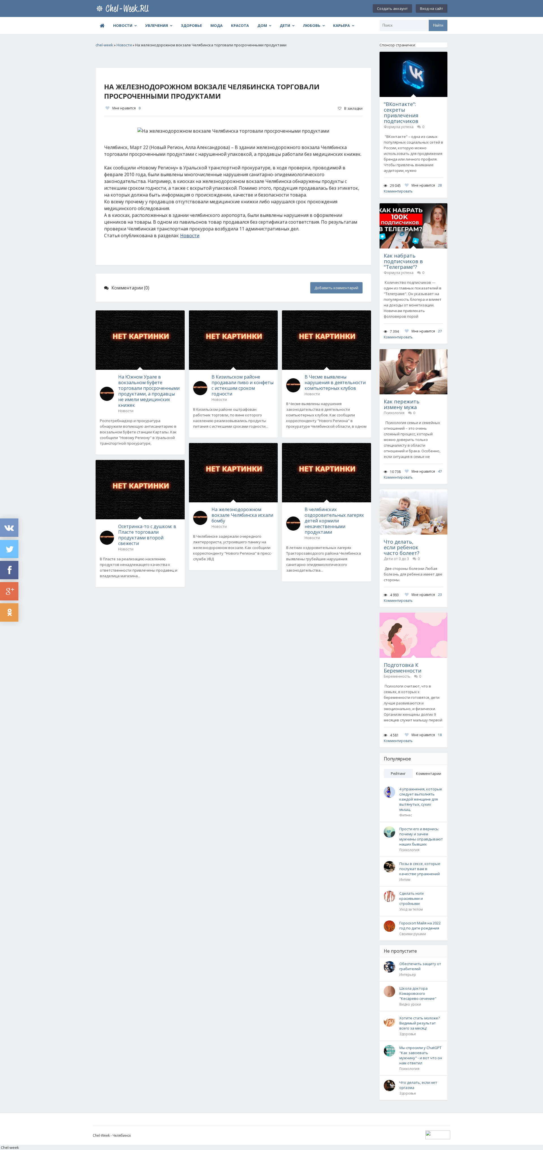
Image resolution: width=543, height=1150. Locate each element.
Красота (240, 25)
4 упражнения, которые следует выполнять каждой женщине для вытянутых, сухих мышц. (420, 799)
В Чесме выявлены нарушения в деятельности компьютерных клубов (335, 382)
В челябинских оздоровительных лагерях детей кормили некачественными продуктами (334, 521)
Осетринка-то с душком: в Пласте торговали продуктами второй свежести (147, 535)
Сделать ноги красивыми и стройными (411, 898)
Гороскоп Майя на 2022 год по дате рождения (420, 925)
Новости (122, 25)
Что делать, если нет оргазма (418, 1085)
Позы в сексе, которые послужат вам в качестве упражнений (419, 868)
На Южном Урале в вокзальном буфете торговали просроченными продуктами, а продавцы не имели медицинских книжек (149, 391)
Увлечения (156, 25)
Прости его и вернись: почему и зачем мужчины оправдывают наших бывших (421, 836)
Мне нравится (126, 108)
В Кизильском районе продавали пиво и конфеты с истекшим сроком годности (242, 385)
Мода (216, 25)
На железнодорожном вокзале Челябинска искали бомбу (242, 515)
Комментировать (398, 191)
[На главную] (124, 8)
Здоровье (191, 25)
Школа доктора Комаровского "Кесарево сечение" (417, 993)
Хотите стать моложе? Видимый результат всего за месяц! (419, 1023)
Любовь (311, 25)
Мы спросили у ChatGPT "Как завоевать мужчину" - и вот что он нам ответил (420, 1055)
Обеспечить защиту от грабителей (420, 966)
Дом (262, 25)
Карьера (341, 25)
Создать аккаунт (392, 8)
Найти (438, 25)
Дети (285, 25)
